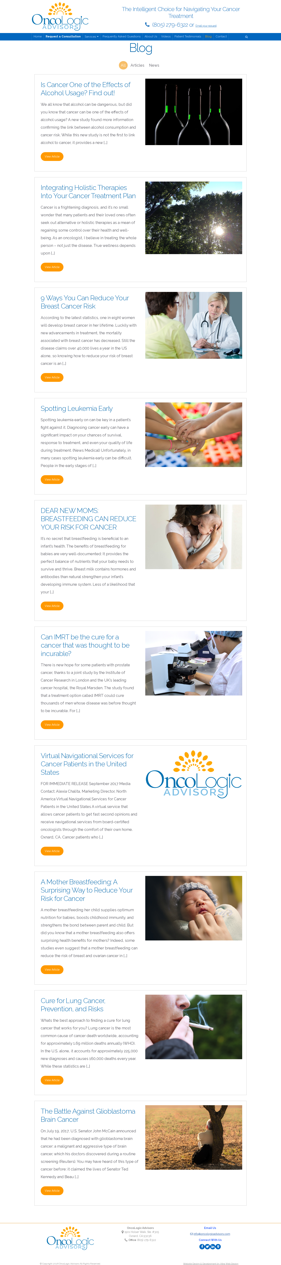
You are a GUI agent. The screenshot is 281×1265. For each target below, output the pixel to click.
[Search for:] (247, 36)
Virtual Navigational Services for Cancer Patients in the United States (87, 764)
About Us (151, 36)
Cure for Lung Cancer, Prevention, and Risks (73, 1005)
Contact (221, 36)
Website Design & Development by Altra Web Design (210, 1263)
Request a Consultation (63, 36)
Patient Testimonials (188, 36)
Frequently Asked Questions (121, 36)
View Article (52, 156)
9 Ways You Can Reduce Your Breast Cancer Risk (85, 302)
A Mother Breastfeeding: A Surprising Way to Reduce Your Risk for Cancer (86, 890)
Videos (166, 36)
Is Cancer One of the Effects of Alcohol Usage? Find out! (85, 89)
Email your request (206, 25)
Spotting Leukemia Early (77, 408)
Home (38, 36)
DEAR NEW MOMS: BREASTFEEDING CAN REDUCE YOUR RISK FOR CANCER (88, 518)
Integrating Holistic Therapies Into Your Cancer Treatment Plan (88, 191)
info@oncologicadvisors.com (212, 1233)
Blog (208, 36)
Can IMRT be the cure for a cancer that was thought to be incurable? (85, 645)
